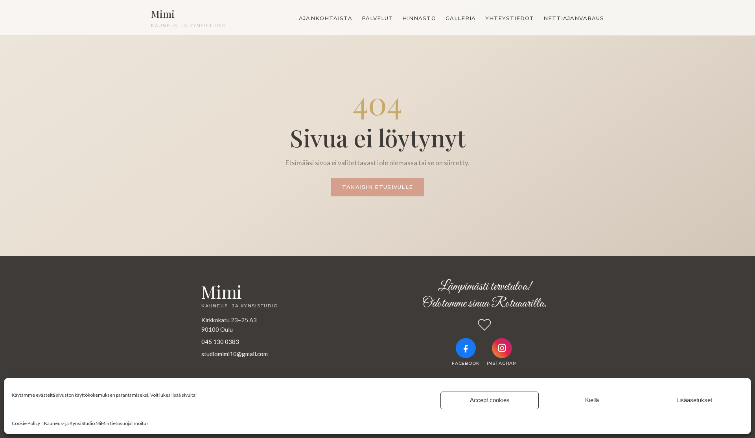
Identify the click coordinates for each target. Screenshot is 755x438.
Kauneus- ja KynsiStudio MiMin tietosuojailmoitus (96, 423)
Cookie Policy (26, 423)
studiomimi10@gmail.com (234, 353)
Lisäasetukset (694, 400)
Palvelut (377, 18)
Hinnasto (419, 18)
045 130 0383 (220, 341)
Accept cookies (490, 400)
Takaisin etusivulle (377, 187)
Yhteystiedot (509, 18)
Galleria (461, 18)
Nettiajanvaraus (573, 18)
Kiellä (592, 400)
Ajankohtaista (325, 18)
